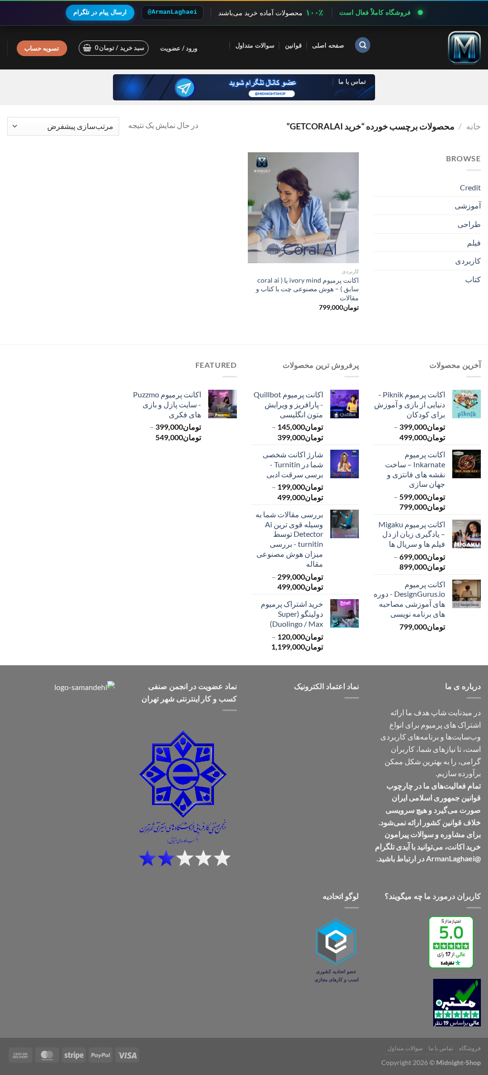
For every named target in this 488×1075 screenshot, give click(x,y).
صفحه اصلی (328, 45)
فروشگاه (470, 1048)
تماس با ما (352, 81)
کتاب (473, 279)
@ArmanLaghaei (172, 12)
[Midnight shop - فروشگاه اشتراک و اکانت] (433, 47)
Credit (470, 187)
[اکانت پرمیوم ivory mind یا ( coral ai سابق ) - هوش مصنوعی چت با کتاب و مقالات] (303, 207)
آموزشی (468, 205)
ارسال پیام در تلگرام (100, 12)
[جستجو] (362, 45)
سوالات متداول (254, 45)
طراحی (469, 223)
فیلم (474, 242)
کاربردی (468, 260)
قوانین (293, 45)
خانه (473, 126)
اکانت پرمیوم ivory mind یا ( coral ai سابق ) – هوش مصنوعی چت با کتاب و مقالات (307, 289)
